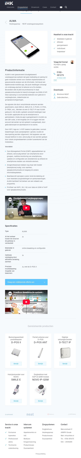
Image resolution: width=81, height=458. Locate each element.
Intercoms (10, 7)
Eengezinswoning (30, 442)
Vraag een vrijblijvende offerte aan (20, 282)
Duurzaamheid (28, 448)
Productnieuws (29, 445)
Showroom (35, 7)
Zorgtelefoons (47, 429)
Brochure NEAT (63, 94)
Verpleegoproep (14, 24)
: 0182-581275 (69, 439)
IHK (9, 3)
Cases (45, 7)
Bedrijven (27, 439)
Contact (53, 7)
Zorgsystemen (23, 7)
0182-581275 (60, 73)
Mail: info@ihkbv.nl (67, 435)
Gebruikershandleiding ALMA (63, 97)
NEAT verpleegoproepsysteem (32, 24)
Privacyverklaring (40, 454)
